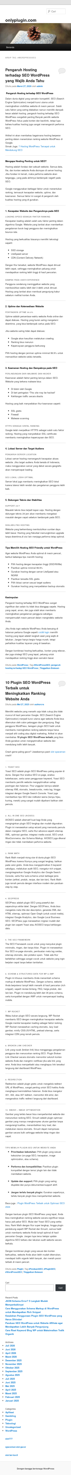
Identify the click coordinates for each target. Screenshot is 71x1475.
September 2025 (13, 1371)
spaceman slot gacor (15, 1446)
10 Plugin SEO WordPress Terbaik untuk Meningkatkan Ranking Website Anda (27, 690)
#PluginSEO (49, 1268)
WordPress (22, 664)
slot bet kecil (11, 1455)
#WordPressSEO (42, 664)
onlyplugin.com (20, 20)
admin (40, 86)
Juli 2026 (10, 1345)
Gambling (10, 1416)
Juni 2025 (10, 1382)
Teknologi (10, 1423)
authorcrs (39, 704)
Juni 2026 (10, 1349)
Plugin (20, 1268)
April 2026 (10, 1353)
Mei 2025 (10, 1386)
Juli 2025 (10, 1378)
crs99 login (43, 632)
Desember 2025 (13, 1360)
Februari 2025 (12, 1397)
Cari (7, 1282)
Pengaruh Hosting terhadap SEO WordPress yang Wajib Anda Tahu (27, 75)
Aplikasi (9, 1412)
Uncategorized (13, 1427)
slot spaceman (58, 751)
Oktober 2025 (12, 1367)
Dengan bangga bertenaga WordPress (35, 1468)
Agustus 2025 (12, 1375)
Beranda (10, 47)
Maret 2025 (11, 1393)
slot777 (9, 1438)
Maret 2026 (11, 1356)
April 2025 (10, 1389)
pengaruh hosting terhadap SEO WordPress (32, 666)
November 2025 (13, 1364)
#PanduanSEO (36, 1268)
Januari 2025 (12, 1400)
